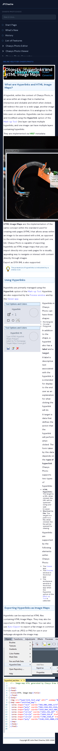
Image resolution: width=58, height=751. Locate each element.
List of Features (13, 40)
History (9, 35)
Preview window (37, 295)
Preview (49, 570)
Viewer (49, 566)
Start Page (11, 24)
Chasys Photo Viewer (17, 51)
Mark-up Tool (10, 121)
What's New (11, 30)
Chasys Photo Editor (17, 45)
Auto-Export (14, 626)
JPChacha (7, 4)
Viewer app (12, 298)
